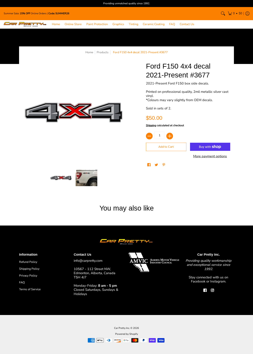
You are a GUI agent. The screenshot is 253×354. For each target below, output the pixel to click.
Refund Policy (28, 262)
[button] (235, 13)
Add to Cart (166, 147)
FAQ (22, 282)
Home (89, 52)
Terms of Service (30, 289)
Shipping (151, 125)
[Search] (223, 13)
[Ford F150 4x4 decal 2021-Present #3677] (61, 178)
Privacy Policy (28, 276)
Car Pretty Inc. (122, 328)
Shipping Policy (29, 269)
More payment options (210, 156)
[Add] (169, 136)
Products (103, 52)
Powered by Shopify (126, 334)
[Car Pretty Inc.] (25, 24)
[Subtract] (149, 136)
